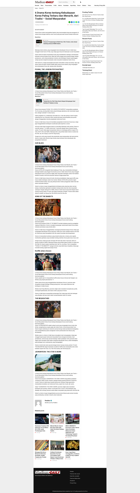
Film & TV (41, 8)
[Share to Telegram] (78, 22)
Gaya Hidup (73, 5)
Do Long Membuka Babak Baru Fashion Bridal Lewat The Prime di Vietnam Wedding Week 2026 (93, 20)
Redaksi (72, 471)
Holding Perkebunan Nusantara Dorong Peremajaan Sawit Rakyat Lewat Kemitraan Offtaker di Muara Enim (57, 455)
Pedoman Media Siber (75, 478)
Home (36, 8)
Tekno (89, 5)
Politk (55, 5)
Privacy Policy (73, 483)
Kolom (79, 5)
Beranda (37, 5)
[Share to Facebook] (72, 22)
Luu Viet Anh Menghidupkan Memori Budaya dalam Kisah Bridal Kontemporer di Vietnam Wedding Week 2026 (92, 25)
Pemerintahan (48, 5)
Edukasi (84, 5)
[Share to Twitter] (74, 22)
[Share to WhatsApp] (76, 22)
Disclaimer (72, 480)
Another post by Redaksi (51, 402)
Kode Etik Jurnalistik (74, 476)
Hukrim (60, 5)
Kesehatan (66, 5)
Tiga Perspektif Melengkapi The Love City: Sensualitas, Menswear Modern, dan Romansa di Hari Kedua (93, 31)
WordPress (85, 491)
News (42, 5)
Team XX (72, 491)
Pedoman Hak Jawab (75, 473)
